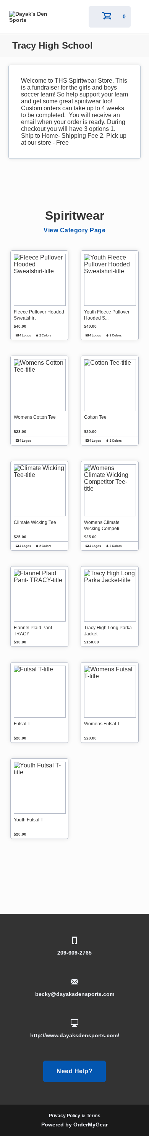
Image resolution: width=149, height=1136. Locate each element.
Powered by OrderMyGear (74, 1124)
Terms (93, 1115)
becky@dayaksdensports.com (74, 994)
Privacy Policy (64, 1115)
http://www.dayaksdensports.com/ (74, 1035)
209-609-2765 (74, 953)
